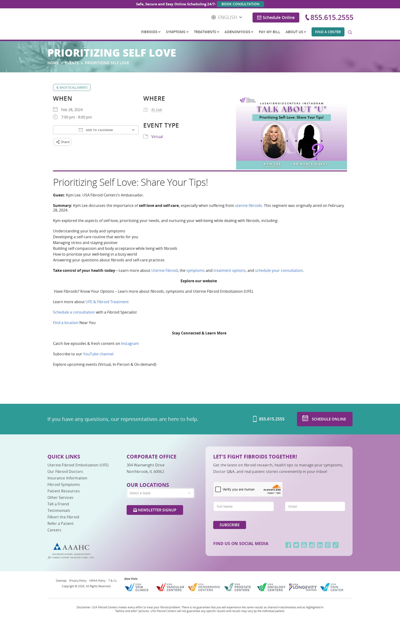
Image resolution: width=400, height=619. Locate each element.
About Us (294, 32)
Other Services (60, 497)
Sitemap (61, 580)
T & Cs (112, 580)
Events (72, 62)
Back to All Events (74, 87)
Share (65, 142)
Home (53, 62)
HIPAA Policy (97, 580)
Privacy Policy (78, 580)
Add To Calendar (99, 130)
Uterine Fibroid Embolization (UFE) (78, 465)
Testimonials (58, 510)
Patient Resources (63, 491)
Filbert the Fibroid (63, 517)
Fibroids (149, 32)
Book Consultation (240, 4)
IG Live (156, 109)
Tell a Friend (58, 504)
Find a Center (328, 32)
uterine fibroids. (249, 205)
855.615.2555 (331, 17)
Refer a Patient (60, 523)
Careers (54, 529)
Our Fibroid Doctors (65, 471)
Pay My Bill (269, 32)
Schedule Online (279, 17)
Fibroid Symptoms (63, 484)
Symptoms (175, 32)
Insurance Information (67, 478)
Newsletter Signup (156, 510)
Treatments (205, 32)
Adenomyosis (237, 32)
